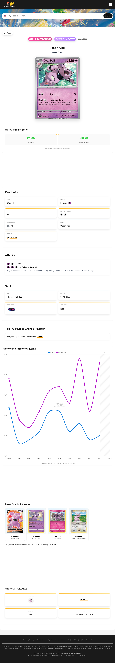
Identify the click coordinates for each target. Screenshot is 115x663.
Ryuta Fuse (12, 237)
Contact (89, 640)
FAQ (69, 640)
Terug (7, 33)
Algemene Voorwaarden (56, 640)
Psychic (63, 203)
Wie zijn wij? (78, 640)
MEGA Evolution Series (40, 39)
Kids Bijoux (82, 656)
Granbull (40, 337)
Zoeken (108, 16)
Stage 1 (10, 203)
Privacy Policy (28, 640)
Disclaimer (40, 640)
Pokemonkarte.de (57, 656)
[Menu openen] (110, 4)
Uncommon (65, 226)
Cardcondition (70, 656)
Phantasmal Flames (65, 39)
